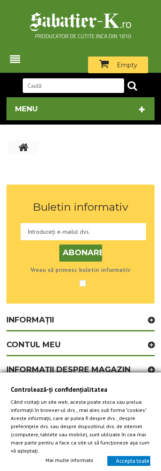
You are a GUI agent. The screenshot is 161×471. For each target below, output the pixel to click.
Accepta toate (132, 460)
